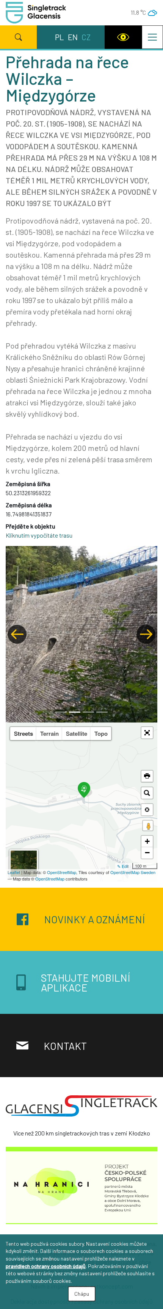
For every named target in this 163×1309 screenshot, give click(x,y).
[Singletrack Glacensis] (81, 1109)
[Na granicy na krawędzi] (81, 1187)
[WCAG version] (123, 37)
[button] (17, 634)
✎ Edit (123, 866)
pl (59, 37)
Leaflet (14, 872)
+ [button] (147, 841)
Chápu (81, 1293)
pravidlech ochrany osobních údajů (46, 1266)
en (73, 37)
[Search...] (147, 793)
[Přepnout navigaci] (152, 37)
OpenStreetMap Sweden (132, 872)
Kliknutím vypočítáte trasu (39, 535)
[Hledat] (18, 37)
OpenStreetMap (61, 872)
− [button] (147, 852)
